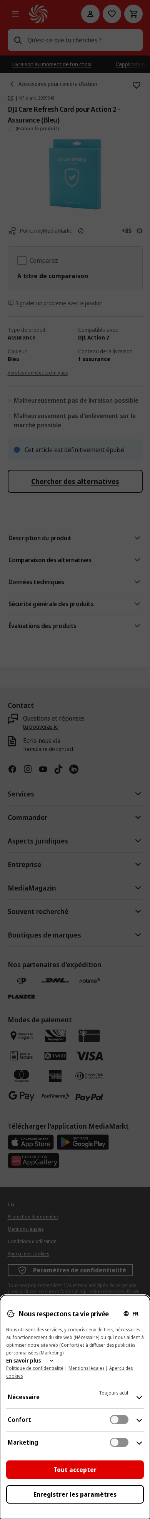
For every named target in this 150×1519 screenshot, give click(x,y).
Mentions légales (86, 1368)
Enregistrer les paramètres (75, 1494)
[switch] (119, 1419)
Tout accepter (75, 1469)
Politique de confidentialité (34, 1368)
